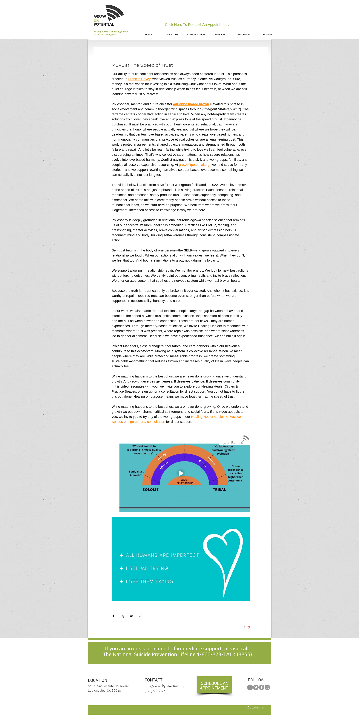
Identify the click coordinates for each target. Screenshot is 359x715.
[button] (172, 34)
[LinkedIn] (250, 687)
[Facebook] (261, 687)
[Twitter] (256, 687)
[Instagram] (267, 687)
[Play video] (181, 473)
